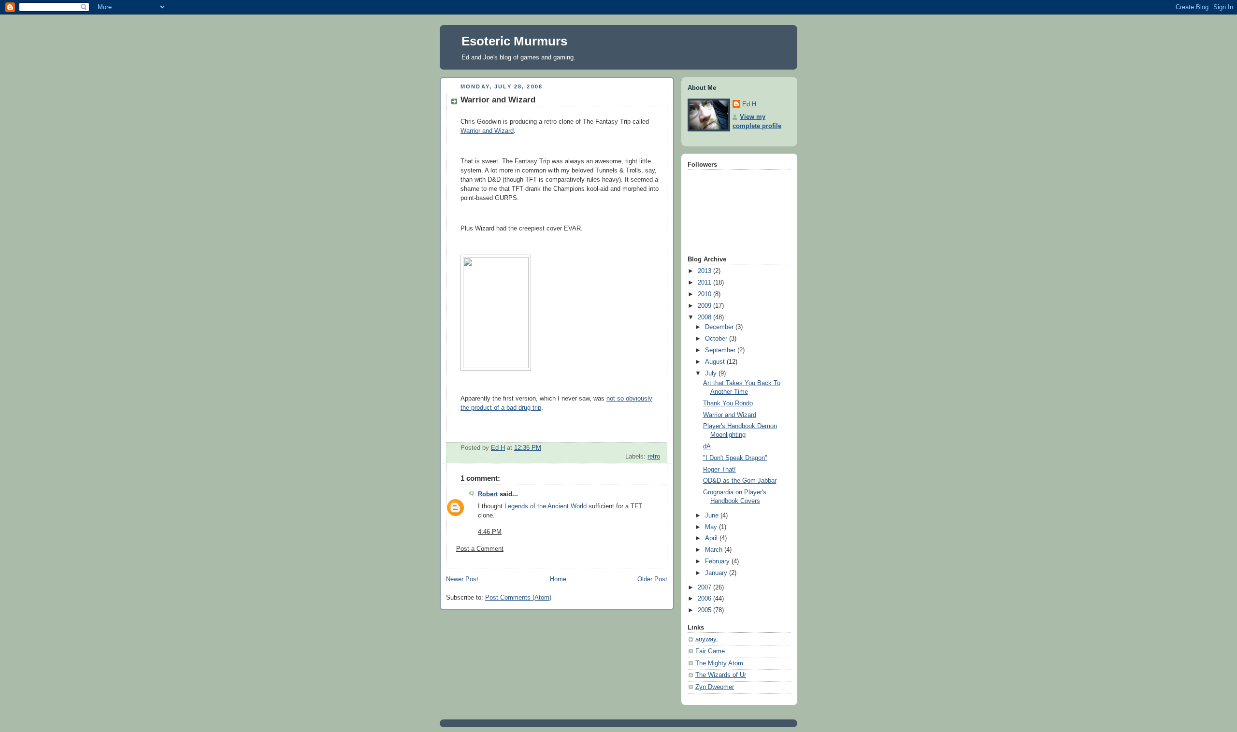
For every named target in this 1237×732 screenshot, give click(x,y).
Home (558, 579)
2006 (705, 598)
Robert (488, 494)
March (714, 549)
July (712, 373)
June (712, 515)
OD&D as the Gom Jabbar (740, 480)
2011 (705, 282)
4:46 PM (490, 532)
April (712, 538)
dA (707, 446)
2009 (705, 305)
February (718, 561)
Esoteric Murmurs (514, 41)
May (712, 527)
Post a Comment (479, 548)
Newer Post (462, 579)
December (720, 327)
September (721, 350)
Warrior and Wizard (487, 131)
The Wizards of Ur (720, 675)
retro (653, 456)
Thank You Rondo (728, 403)
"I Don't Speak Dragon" (735, 458)
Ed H (749, 104)
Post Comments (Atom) (518, 597)
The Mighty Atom (719, 663)
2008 (705, 317)
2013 (705, 271)
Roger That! (719, 469)
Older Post (652, 579)
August (716, 362)
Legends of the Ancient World (545, 506)
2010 (705, 294)
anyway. (706, 639)
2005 (705, 610)
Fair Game (710, 651)
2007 (705, 587)
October (717, 338)
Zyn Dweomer (714, 687)
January (717, 573)
